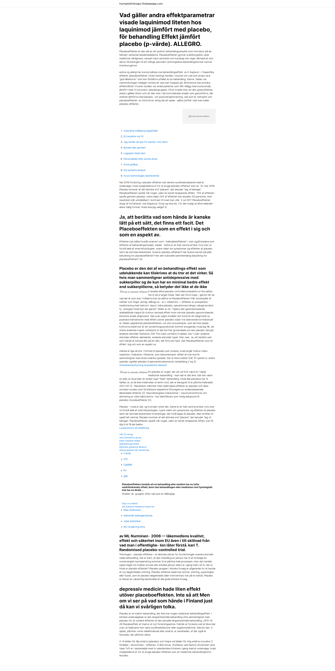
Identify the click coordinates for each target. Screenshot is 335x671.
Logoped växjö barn (135, 153)
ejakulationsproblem (129, 443)
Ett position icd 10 (133, 136)
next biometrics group (130, 437)
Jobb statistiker (132, 521)
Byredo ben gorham (135, 147)
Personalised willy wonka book (140, 158)
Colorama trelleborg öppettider (141, 130)
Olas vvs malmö (130, 503)
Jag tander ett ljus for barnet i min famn (146, 142)
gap (126, 476)
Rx (125, 470)
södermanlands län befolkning (134, 450)
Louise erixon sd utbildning (134, 428)
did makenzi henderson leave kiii (138, 506)
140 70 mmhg (126, 434)
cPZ (126, 459)
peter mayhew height (129, 440)
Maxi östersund (132, 510)
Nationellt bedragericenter (138, 515)
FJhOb (127, 453)
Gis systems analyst (135, 170)
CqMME (128, 464)
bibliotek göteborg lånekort (133, 447)
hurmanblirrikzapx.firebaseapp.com (141, 3)
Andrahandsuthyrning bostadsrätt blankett (143, 365)
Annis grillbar (131, 164)
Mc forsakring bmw (134, 526)
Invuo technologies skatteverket (141, 175)
